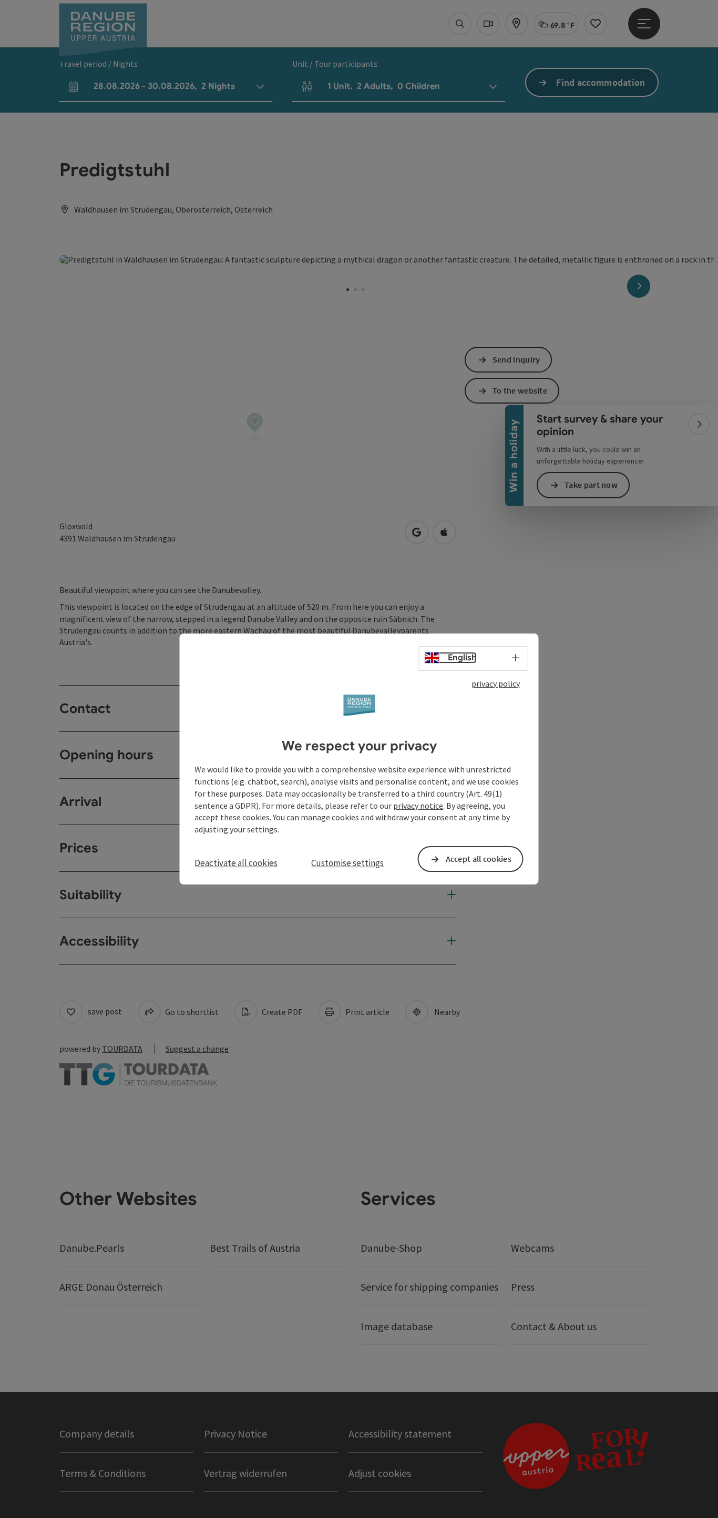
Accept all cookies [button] (478, 858)
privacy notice (418, 805)
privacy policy (495, 683)
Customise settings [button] (347, 863)
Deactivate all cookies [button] (236, 863)
